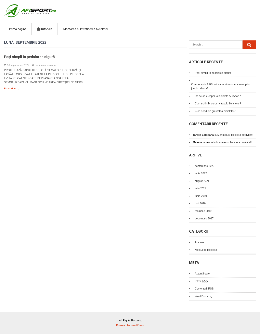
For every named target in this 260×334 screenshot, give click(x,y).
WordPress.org (203, 296)
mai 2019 (200, 203)
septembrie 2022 (204, 165)
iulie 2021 (200, 188)
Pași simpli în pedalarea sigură (29, 57)
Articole (199, 242)
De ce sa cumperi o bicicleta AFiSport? (218, 96)
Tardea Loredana (203, 134)
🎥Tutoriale (44, 29)
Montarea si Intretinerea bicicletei (85, 29)
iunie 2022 (201, 173)
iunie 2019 (201, 195)
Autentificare (202, 273)
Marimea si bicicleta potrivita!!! (235, 134)
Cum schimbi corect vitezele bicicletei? (218, 103)
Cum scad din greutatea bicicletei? (215, 111)
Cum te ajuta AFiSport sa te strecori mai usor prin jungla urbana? (220, 86)
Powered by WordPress (130, 325)
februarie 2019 (203, 211)
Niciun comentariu (46, 65)
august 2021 (202, 180)
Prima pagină (17, 29)
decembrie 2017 (204, 218)
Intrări (201, 281)
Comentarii (204, 288)
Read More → (12, 88)
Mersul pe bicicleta (206, 249)
